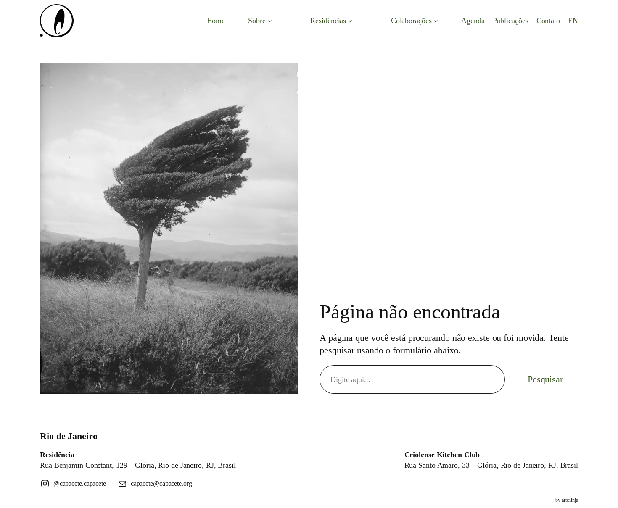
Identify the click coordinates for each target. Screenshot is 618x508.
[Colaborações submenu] (435, 20)
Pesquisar (545, 379)
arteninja (570, 500)
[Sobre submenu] (269, 20)
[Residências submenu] (350, 20)
